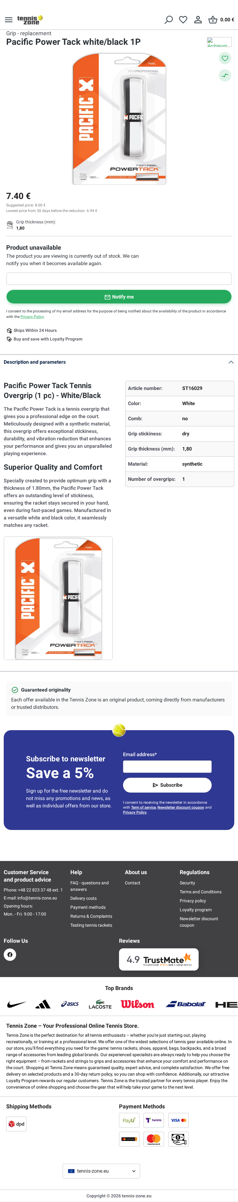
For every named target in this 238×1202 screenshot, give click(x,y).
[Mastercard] (153, 1139)
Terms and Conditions (201, 891)
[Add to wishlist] (225, 58)
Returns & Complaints (91, 916)
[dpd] (16, 1123)
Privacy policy (193, 900)
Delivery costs (83, 898)
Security (187, 882)
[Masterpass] (129, 1139)
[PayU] (129, 1120)
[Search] (168, 20)
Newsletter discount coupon (180, 807)
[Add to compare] (225, 75)
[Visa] (178, 1120)
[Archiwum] (219, 42)
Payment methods (88, 907)
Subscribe (171, 785)
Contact (132, 882)
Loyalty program (196, 909)
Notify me (123, 297)
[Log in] (198, 20)
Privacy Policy (32, 317)
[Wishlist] (183, 20)
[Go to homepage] (30, 19)
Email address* (140, 754)
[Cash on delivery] (178, 1139)
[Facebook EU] (10, 954)
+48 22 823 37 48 (35, 889)
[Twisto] (153, 1120)
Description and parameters (35, 362)
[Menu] (9, 20)
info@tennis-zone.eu (37, 897)
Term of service (143, 807)
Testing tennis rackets (91, 925)
